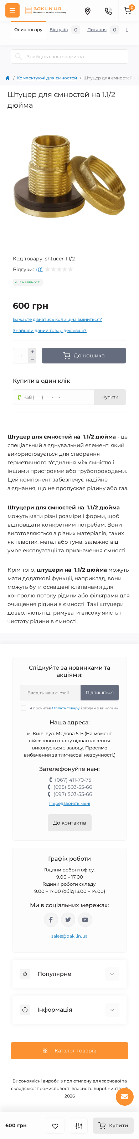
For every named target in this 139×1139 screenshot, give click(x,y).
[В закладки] (55, 1126)
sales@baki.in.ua (69, 936)
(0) (39, 269)
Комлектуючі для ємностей (47, 77)
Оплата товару (66, 708)
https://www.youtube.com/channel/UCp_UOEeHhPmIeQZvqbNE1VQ (85, 920)
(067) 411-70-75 (73, 780)
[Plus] (32, 352)
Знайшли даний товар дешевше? (50, 330)
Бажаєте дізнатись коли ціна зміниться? (57, 319)
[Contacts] (108, 10)
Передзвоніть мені (69, 803)
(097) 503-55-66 (72, 794)
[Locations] (87, 10)
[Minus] (32, 360)
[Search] (18, 56)
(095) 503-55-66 (72, 787)
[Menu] (12, 10)
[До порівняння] (79, 1126)
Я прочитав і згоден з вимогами (74, 708)
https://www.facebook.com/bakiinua (51, 920)
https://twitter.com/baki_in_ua (68, 920)
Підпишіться (100, 692)
